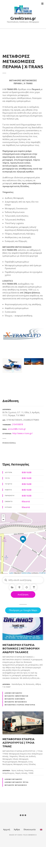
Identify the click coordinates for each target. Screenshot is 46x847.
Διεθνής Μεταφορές (13, 693)
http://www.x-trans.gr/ (22, 433)
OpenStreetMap (26, 573)
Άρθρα (17, 829)
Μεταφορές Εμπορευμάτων (16, 696)
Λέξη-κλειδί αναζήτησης (5, 580)
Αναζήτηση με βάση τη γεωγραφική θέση (26, 587)
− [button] (3, 519)
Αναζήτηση (23, 594)
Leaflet (11, 573)
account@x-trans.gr (17, 429)
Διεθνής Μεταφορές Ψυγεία (16, 782)
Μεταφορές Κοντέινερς (15, 699)
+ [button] (3, 515)
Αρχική (6, 829)
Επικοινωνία (29, 829)
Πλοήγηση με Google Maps (23, 610)
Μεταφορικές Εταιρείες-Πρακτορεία (20, 705)
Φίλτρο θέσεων (33, 587)
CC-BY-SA (42, 573)
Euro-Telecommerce (27, 835)
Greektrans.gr (23, 18)
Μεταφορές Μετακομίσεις (16, 702)
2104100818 (17, 424)
